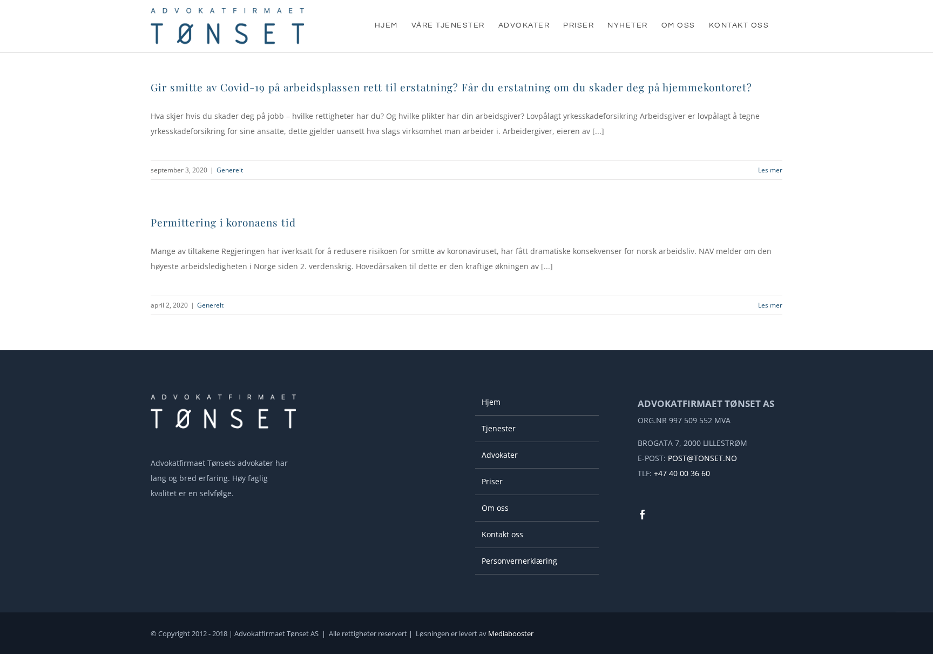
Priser (492, 481)
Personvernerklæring (519, 561)
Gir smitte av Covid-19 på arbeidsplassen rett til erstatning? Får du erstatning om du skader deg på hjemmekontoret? (451, 87)
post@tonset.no (702, 458)
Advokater (500, 455)
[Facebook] (642, 514)
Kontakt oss (502, 534)
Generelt (230, 170)
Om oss (495, 508)
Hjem (491, 402)
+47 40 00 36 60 (682, 473)
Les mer (770, 170)
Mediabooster (510, 633)
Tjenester (499, 428)
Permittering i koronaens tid (223, 222)
